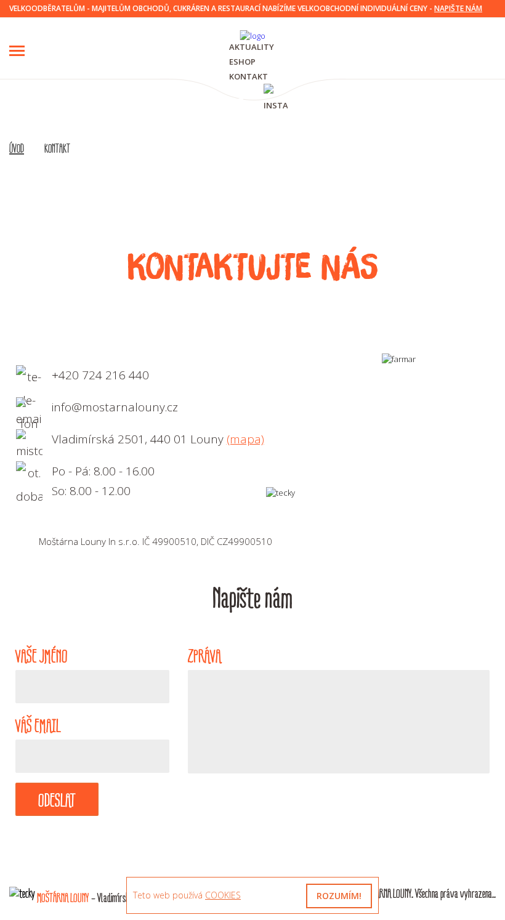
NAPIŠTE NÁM (458, 8)
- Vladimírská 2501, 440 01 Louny (114, 898)
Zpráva (204, 656)
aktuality (251, 46)
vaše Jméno (41, 656)
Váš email (38, 726)
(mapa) (245, 439)
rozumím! (339, 896)
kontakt (248, 76)
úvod (16, 149)
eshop (242, 61)
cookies (223, 895)
